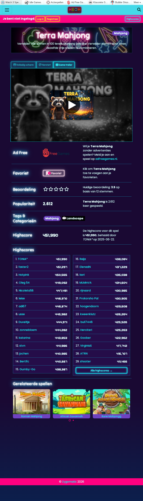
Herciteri (86, 330)
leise (22, 298)
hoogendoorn (89, 306)
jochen (24, 354)
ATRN (84, 354)
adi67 (22, 306)
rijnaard (85, 290)
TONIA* (23, 259)
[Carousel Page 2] (73, 420)
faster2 (23, 267)
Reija (83, 259)
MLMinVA (85, 283)
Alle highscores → (101, 370)
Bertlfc (24, 361)
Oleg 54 (24, 283)
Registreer (52, 18)
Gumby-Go (27, 369)
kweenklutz (88, 314)
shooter (85, 361)
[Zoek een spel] (139, 10)
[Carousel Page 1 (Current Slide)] (70, 420)
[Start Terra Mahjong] (71, 105)
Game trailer (65, 64)
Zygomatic (69, 482)
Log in (40, 18)
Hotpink (23, 275)
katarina (24, 338)
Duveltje (24, 322)
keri (82, 275)
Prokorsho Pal (88, 298)
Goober (85, 338)
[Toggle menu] (7, 9)
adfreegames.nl (106, 159)
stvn (22, 346)
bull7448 (86, 322)
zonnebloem (28, 330)
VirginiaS (86, 346)
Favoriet (56, 173)
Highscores (132, 18)
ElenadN (85, 267)
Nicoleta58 (26, 290)
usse (22, 314)
